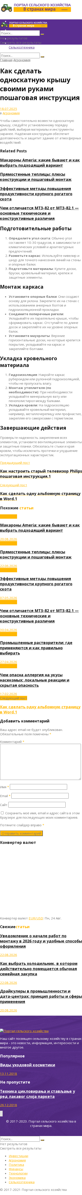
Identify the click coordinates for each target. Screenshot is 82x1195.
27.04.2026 (8, 662)
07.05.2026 (8, 598)
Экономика (17, 1177)
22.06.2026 (8, 566)
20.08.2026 (8, 539)
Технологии (18, 1173)
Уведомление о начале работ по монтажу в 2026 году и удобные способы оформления (41, 941)
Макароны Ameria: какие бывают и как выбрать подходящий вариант (40, 162)
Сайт (3, 805)
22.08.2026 (8, 955)
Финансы (16, 1169)
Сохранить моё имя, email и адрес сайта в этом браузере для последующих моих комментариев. (40, 815)
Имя (4, 787)
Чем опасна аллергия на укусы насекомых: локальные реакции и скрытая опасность (34, 680)
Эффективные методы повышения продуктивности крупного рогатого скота (36, 194)
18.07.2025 (8, 108)
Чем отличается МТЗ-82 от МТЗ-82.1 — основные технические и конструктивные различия (39, 213)
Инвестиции (18, 1156)
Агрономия (21, 60)
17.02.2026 (8, 694)
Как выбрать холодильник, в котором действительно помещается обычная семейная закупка (38, 968)
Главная (6, 60)
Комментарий (12, 741)
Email (5, 796)
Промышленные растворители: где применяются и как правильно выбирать (36, 648)
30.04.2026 (8, 630)
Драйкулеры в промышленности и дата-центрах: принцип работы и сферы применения (41, 996)
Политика (16, 1164)
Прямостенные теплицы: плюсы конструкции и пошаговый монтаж (36, 177)
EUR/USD (36, 918)
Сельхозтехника (22, 47)
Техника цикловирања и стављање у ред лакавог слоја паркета (37, 1094)
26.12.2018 (8, 1105)
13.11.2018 (8, 1073)
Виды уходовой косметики (27, 1064)
